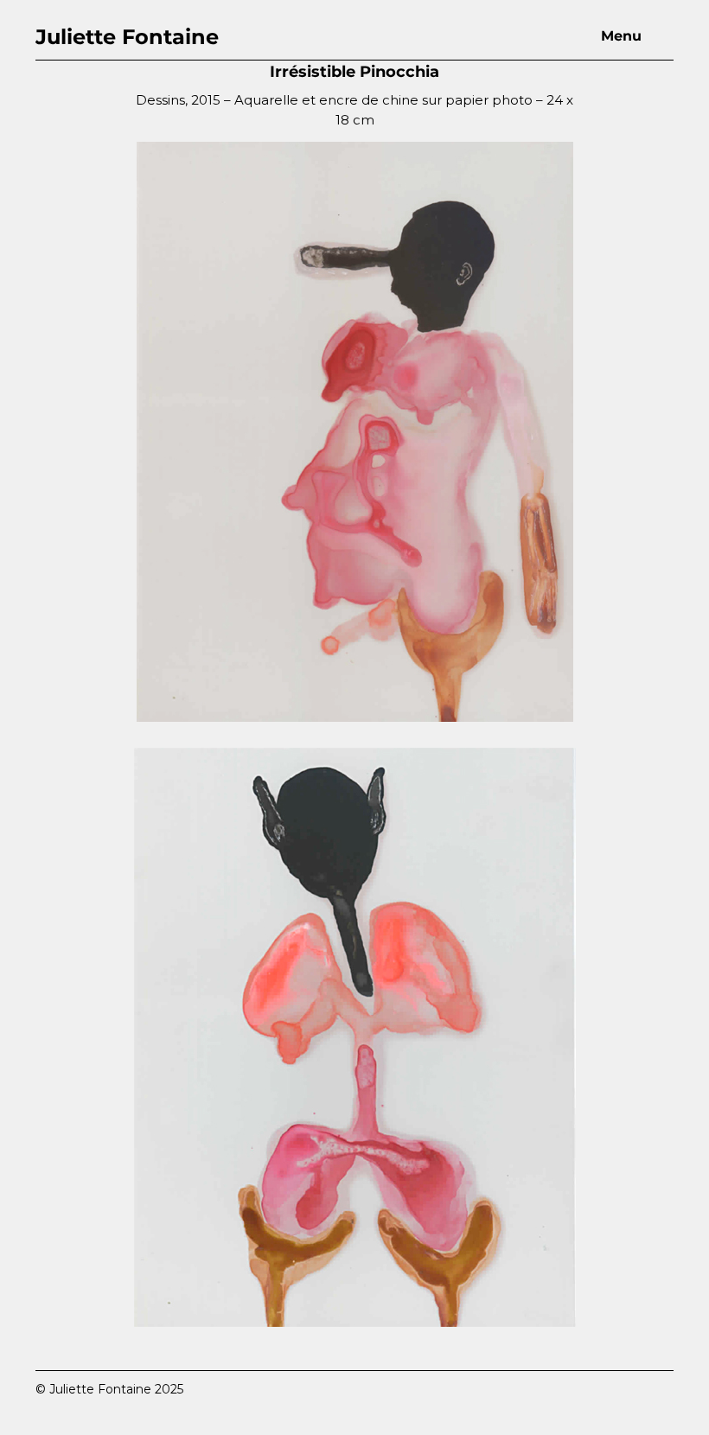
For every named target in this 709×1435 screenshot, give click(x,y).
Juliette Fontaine (127, 36)
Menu (621, 36)
